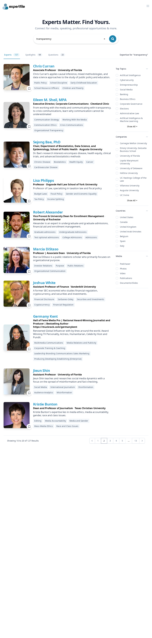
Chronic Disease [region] (42, 161)
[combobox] (71, 39)
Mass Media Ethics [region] (43, 426)
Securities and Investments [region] (90, 299)
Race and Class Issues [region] (67, 426)
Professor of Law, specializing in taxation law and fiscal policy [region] (67, 188)
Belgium (124, 236)
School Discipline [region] (58, 82)
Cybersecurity (127, 80)
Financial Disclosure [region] (44, 299)
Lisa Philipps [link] (43, 180)
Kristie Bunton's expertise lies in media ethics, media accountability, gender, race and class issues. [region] (71, 413)
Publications (126, 278)
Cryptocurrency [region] (42, 304)
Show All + (132, 126)
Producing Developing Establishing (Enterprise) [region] (57, 358)
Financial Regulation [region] (63, 304)
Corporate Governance (131, 103)
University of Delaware (131, 168)
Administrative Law (129, 113)
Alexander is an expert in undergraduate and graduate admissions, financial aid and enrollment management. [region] (70, 225)
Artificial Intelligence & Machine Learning (131, 120)
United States (126, 217)
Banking (124, 94)
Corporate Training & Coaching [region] (49, 348)
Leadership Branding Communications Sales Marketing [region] (61, 353)
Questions (56, 54)
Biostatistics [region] (60, 161)
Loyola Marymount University (129, 162)
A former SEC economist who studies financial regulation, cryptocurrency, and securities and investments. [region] (65, 292)
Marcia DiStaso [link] (45, 249)
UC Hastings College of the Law (133, 179)
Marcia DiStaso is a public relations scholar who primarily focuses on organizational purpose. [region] (71, 258)
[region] (72, 70)
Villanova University (129, 185)
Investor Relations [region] (43, 265)
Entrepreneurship (129, 84)
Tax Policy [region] (39, 199)
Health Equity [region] (76, 161)
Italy (122, 245)
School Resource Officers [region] (46, 88)
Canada (124, 222)
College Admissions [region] (72, 237)
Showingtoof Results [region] (23, 440)
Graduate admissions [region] (45, 232)
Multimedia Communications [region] (48, 342)
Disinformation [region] (85, 387)
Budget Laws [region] (40, 193)
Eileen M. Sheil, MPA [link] (49, 99)
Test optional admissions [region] (46, 237)
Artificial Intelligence (130, 75)
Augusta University (129, 190)
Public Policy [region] (40, 82)
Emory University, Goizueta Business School (133, 149)
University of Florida (130, 155)
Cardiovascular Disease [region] (45, 167)
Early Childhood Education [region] (84, 82)
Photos (123, 268)
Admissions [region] (91, 237)
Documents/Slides (129, 282)
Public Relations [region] (75, 265)
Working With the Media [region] (74, 119)
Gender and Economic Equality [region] (81, 193)
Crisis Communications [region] (71, 125)
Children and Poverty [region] (72, 88)
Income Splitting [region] (55, 199)
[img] (17, 77)
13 (135, 440)
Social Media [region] (40, 387)
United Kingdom (128, 226)
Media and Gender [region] (78, 420)
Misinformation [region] (64, 392)
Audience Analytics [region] (43, 392)
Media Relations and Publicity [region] (81, 342)
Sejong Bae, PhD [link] (46, 141)
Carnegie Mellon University (133, 143)
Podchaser (125, 263)
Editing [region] (37, 420)
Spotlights (33, 54)
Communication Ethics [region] (45, 125)
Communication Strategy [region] (46, 119)
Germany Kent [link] (45, 316)
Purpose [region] (60, 265)
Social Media (126, 89)
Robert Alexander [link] (48, 212)
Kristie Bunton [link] (45, 404)
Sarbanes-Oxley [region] (65, 299)
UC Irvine (124, 195)
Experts (11, 54)
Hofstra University (129, 173)
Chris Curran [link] (43, 66)
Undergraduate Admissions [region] (73, 232)
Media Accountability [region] (55, 420)
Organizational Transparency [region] (48, 130)
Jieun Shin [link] (41, 370)
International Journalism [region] (62, 387)
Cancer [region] (89, 161)
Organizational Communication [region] (49, 271)
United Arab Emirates (130, 231)
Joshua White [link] (44, 282)
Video (122, 273)
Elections (124, 108)
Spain (123, 241)
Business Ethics (127, 99)
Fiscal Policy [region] (56, 193)
